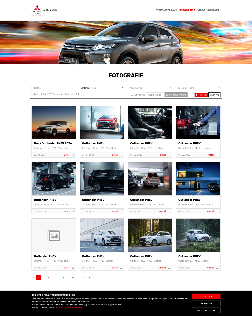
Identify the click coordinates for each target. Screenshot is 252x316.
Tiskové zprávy (166, 10)
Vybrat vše (139, 94)
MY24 (53, 148)
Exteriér (109, 261)
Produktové (62, 148)
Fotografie (187, 10)
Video (201, 10)
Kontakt (213, 10)
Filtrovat (203, 95)
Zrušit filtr (214, 95)
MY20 (101, 148)
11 (83, 277)
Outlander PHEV (41, 148)
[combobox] (102, 88)
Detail (66, 155)
